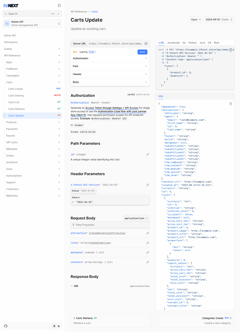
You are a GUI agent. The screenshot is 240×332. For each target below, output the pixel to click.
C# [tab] (209, 42)
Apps (9, 62)
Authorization (80, 58)
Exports (10, 135)
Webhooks (12, 195)
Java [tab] (202, 42)
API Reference (12, 55)
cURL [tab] (161, 42)
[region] (194, 68)
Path (75, 66)
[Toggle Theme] (56, 326)
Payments (12, 128)
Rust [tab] (216, 42)
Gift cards (11, 142)
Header (77, 74)
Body (76, 81)
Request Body (83, 218)
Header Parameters (88, 174)
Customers (12, 188)
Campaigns (12, 75)
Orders (10, 155)
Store (9, 168)
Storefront (12, 162)
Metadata (11, 148)
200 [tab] (160, 96)
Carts (9, 82)
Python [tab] (193, 42)
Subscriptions (14, 175)
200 (76, 286)
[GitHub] (5, 326)
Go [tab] (184, 42)
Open (194, 19)
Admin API (10, 35)
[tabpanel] (194, 67)
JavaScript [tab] (173, 42)
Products (11, 122)
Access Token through (111, 107)
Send (142, 52)
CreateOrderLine (99, 242)
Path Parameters (85, 143)
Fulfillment (12, 68)
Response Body (84, 276)
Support (10, 182)
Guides (8, 48)
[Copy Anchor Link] (98, 95)
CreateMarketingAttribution (107, 233)
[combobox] (136, 218)
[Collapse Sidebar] (59, 5)
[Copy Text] (231, 50)
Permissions (11, 42)
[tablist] (194, 42)
